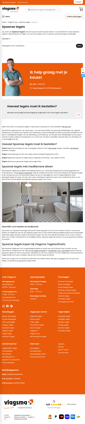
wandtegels (74, 148)
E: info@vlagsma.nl (9, 297)
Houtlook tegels (63, 296)
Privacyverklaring (8, 363)
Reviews (61, 347)
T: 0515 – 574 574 (8, 294)
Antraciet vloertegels (65, 281)
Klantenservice (23, 2)
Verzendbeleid (7, 351)
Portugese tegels (64, 299)
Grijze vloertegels (64, 284)
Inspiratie (61, 344)
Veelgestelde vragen (9, 348)
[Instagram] (3, 306)
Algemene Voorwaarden (11, 360)
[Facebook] (7, 306)
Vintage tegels (63, 325)
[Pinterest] (11, 306)
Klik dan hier (66, 127)
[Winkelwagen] (81, 9)
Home (4, 22)
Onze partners (63, 353)
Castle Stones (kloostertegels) (69, 293)
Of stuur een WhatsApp (10, 300)
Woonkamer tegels (37, 325)
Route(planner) (35, 351)
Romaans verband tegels (67, 290)
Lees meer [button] (5, 38)
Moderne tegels (63, 322)
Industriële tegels (64, 316)
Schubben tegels (8, 328)
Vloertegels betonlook (66, 302)
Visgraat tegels (7, 331)
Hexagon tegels (7, 325)
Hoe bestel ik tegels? (9, 2)
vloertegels (52, 148)
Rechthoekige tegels (65, 287)
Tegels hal (33, 331)
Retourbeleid (6, 354)
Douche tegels (35, 328)
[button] (6, 16)
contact (62, 259)
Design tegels (7, 334)
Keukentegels (35, 319)
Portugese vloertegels (24, 173)
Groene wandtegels (9, 319)
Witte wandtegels (8, 322)
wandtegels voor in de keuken (59, 251)
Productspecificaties (37, 357)
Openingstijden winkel (38, 354)
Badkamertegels (36, 316)
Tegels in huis (13, 22)
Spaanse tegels (24, 22)
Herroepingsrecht (8, 357)
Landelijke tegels (64, 319)
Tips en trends (63, 350)
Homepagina (34, 348)
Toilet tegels (34, 322)
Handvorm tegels (8, 336)
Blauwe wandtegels (9, 316)
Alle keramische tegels (38, 336)
